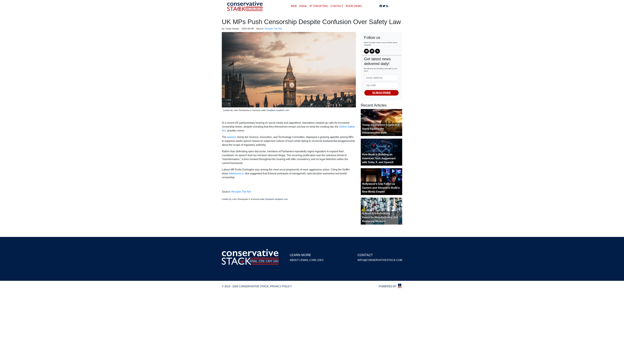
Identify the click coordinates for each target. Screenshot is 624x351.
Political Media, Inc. (399, 285)
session (231, 137)
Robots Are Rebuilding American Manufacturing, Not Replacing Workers (380, 217)
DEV (321, 260)
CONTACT (337, 6)
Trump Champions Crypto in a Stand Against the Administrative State (380, 129)
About (294, 260)
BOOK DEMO (354, 6)
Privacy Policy (281, 286)
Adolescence (236, 173)
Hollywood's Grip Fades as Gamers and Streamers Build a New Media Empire (381, 187)
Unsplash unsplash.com (277, 110)
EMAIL (303, 6)
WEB (294, 6)
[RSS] (387, 6)
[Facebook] (380, 6)
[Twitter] (384, 6)
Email (304, 260)
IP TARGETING (319, 6)
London (226, 110)
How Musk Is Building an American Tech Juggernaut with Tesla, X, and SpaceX (379, 158)
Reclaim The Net (241, 191)
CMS (313, 260)
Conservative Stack (245, 6)
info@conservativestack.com (380, 260)
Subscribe (381, 93)
